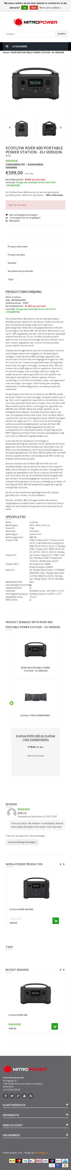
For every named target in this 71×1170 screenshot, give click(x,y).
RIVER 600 (18, 1014)
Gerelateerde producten (20, 271)
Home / (6, 52)
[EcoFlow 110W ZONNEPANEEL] (35, 697)
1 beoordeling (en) (15, 164)
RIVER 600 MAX (20, 909)
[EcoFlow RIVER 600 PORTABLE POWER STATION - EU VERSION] (21, 128)
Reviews (12, 262)
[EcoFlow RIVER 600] (35, 994)
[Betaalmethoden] (12, 1161)
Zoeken (62, 33)
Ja (24, 7)
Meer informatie (54, 195)
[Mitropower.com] (35, 22)
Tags (10, 279)
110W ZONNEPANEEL (35, 715)
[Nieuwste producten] (31, 1096)
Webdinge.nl (41, 1152)
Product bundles (16, 254)
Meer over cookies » (51, 7)
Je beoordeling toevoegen (22, 842)
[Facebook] (6, 1096)
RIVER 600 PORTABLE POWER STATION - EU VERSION (37, 52)
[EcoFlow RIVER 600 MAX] (35, 888)
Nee (34, 7)
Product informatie (17, 246)
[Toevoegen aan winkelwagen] (54, 921)
